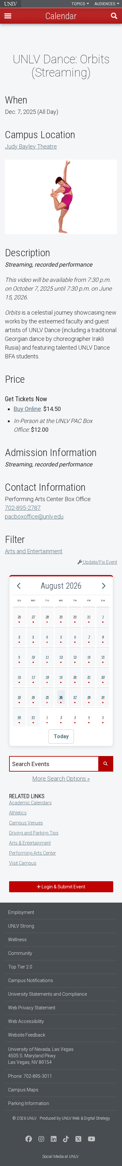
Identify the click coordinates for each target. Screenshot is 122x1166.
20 (74, 677)
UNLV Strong (21, 926)
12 (60, 657)
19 (60, 677)
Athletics (18, 812)
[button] (8, 16)
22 (102, 677)
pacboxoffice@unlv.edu (34, 516)
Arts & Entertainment (30, 843)
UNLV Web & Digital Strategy (86, 1118)
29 (60, 617)
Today (61, 736)
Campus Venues (26, 822)
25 (47, 697)
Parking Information (28, 1103)
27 (33, 617)
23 (19, 697)
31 (88, 617)
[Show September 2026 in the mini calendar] (103, 586)
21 (88, 677)
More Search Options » (61, 778)
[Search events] (105, 764)
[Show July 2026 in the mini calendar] (19, 586)
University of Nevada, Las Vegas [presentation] (10, 4)
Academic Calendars (30, 802)
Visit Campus (22, 863)
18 (47, 677)
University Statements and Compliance (47, 994)
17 (33, 677)
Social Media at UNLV (60, 1156)
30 (74, 617)
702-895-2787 (23, 507)
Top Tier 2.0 (20, 966)
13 (74, 657)
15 (102, 657)
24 (33, 697)
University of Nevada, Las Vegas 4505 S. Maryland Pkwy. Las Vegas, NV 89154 (41, 1056)
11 (47, 657)
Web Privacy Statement (31, 1007)
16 (19, 677)
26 (19, 617)
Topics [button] (79, 4)
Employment (21, 912)
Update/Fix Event (99, 562)
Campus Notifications (30, 980)
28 (47, 617)
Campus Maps (23, 1089)
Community (20, 953)
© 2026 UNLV (24, 1118)
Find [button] (114, 16)
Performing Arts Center (32, 853)
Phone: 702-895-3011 (30, 1076)
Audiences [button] (105, 4)
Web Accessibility (26, 1021)
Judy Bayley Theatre (31, 146)
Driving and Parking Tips (34, 832)
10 (33, 657)
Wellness (17, 939)
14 (88, 657)
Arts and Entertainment (33, 551)
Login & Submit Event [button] (63, 886)
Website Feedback (26, 1035)
